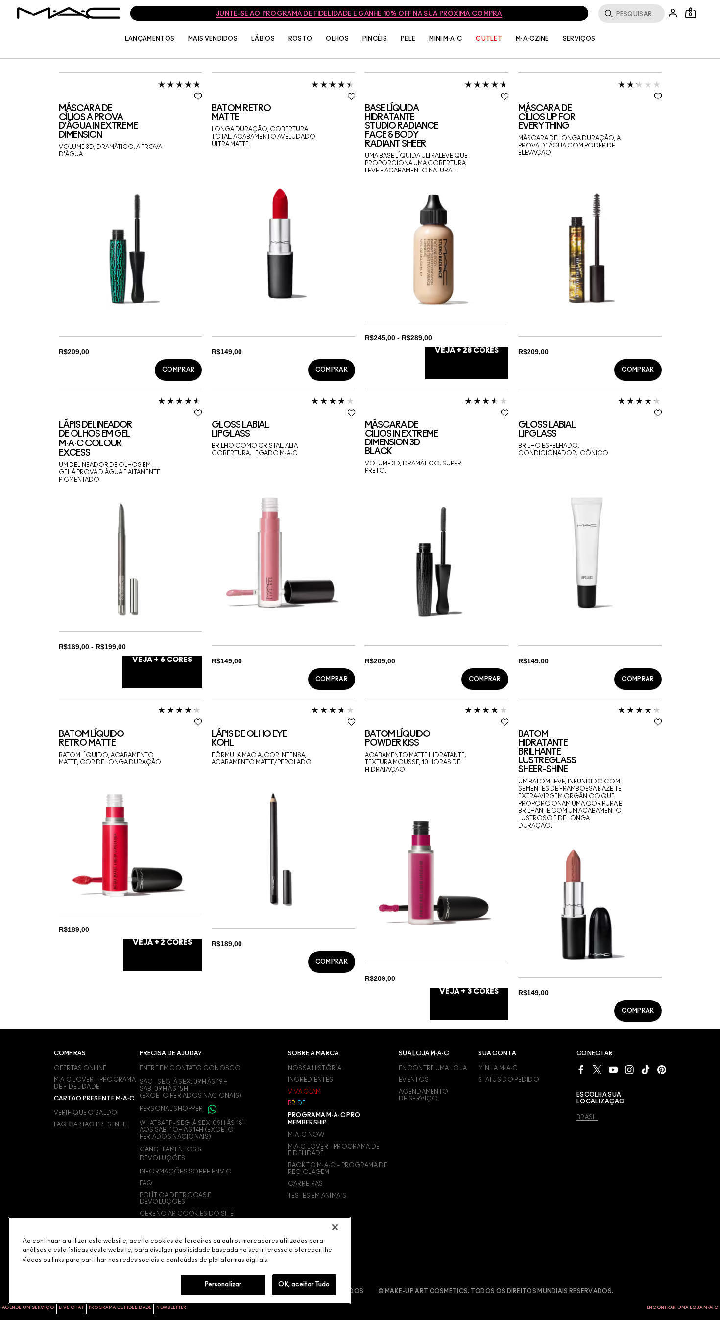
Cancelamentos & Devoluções (171, 1154)
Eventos (414, 1080)
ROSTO (300, 39)
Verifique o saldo (86, 1113)
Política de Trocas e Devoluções (176, 1198)
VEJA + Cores (467, 350)
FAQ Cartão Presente (90, 1124)
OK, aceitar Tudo (304, 1284)
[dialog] (130, 122)
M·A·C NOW (306, 1135)
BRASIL (587, 1117)
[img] (127, 248)
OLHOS (337, 39)
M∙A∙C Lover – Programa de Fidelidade (334, 1150)
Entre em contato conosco (190, 1068)
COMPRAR (178, 370)
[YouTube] (613, 1069)
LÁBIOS (263, 39)
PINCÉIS (374, 39)
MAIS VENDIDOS (213, 39)
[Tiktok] (645, 1069)
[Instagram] (629, 1069)
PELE (408, 39)
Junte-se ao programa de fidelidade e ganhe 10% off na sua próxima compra (359, 14)
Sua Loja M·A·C (424, 1053)
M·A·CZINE (532, 39)
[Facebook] (580, 1069)
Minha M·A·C (498, 1068)
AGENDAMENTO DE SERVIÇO (423, 1095)
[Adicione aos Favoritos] (198, 96)
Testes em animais (317, 1195)
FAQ (146, 1183)
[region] (179, 1260)
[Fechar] (335, 1227)
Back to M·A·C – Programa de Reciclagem (337, 1168)
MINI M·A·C (445, 39)
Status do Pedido (508, 1080)
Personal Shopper (172, 1109)
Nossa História (314, 1068)
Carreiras (305, 1184)
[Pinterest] (661, 1069)
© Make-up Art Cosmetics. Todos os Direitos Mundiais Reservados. (495, 1291)
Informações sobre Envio (186, 1171)
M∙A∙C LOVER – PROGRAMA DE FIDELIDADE (95, 1083)
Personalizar (223, 1284)
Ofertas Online (80, 1068)
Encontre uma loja (433, 1068)
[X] (597, 1069)
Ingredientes (311, 1080)
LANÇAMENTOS (149, 39)
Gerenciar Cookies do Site (187, 1214)
